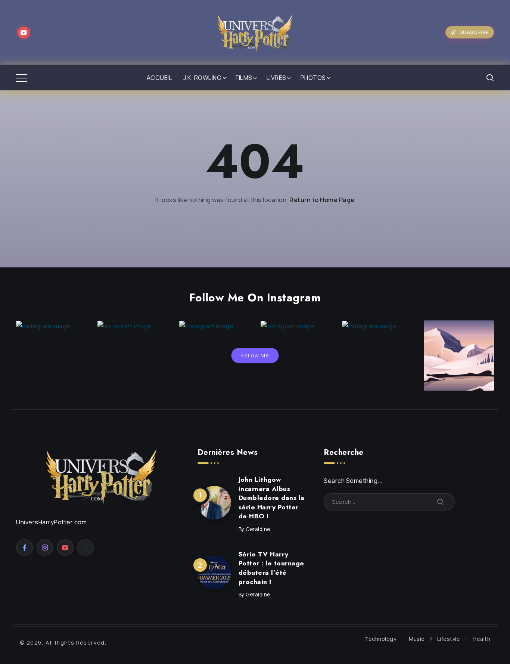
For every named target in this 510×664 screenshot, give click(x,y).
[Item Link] (214, 502)
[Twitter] (85, 547)
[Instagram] (45, 547)
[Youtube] (23, 32)
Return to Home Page (322, 200)
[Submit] (440, 502)
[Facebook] (24, 547)
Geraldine (258, 529)
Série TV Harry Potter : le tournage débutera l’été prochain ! (271, 568)
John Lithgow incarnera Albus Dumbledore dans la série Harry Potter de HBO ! (272, 498)
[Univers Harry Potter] (255, 32)
